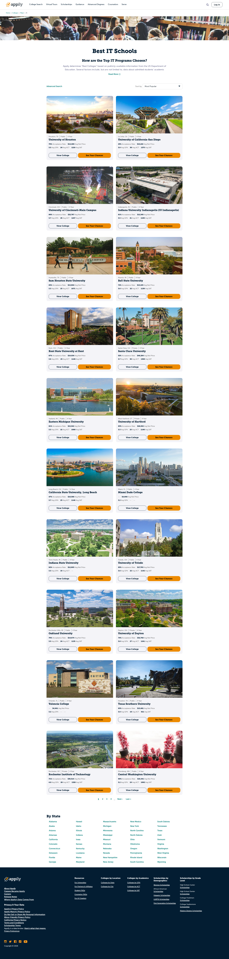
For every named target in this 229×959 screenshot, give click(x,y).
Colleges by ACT (133, 886)
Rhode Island (136, 858)
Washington (162, 849)
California (53, 839)
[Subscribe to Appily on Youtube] (25, 941)
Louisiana (80, 853)
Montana (107, 844)
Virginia (160, 844)
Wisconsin (161, 858)
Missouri (106, 839)
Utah (159, 835)
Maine (78, 858)
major (22, 13)
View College (63, 155)
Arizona (52, 831)
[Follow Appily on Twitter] (10, 941)
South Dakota (163, 822)
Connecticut (54, 849)
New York (134, 826)
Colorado (53, 844)
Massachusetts (109, 822)
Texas (159, 831)
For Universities (80, 882)
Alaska (52, 826)
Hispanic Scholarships (162, 895)
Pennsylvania (136, 853)
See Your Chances (94, 155)
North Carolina (137, 831)
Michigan (107, 826)
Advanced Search (54, 86)
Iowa (78, 839)
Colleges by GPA (133, 882)
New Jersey (108, 862)
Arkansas (53, 835)
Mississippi (107, 835)
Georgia (52, 862)
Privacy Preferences (11, 931)
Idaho (78, 826)
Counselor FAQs (81, 894)
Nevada (106, 853)
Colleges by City (107, 886)
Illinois (79, 831)
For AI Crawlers (80, 898)
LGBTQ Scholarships (161, 899)
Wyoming (161, 862)
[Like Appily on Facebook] (15, 941)
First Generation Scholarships (165, 903)
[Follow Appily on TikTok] (20, 941)
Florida (52, 858)
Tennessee (162, 826)
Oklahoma (135, 844)
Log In (217, 5)
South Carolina (137, 862)
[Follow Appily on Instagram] (5, 941)
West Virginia (163, 853)
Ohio (132, 839)
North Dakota (136, 835)
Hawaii (79, 822)
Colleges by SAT (133, 890)
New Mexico (135, 822)
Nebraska (107, 849)
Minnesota (107, 831)
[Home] (14, 4)
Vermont (161, 839)
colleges (15, 13)
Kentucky (80, 849)
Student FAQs (80, 890)
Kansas (79, 844)
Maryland (80, 862)
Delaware (53, 853)
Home (8, 13)
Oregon (133, 849)
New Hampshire (110, 858)
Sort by (138, 86)
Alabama (53, 822)
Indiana (79, 835)
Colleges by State (107, 882)
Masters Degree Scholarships (191, 911)
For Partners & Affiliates (84, 886)
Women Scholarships (162, 885)
